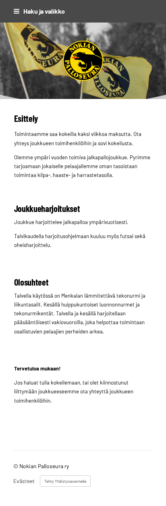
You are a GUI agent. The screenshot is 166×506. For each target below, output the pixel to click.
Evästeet (24, 481)
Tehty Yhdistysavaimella (65, 481)
